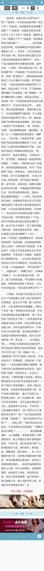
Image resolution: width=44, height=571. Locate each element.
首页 (10, 536)
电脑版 (16, 536)
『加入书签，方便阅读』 (22, 491)
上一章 (15, 514)
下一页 (29, 514)
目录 (22, 514)
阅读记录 (32, 536)
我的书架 (23, 536)
